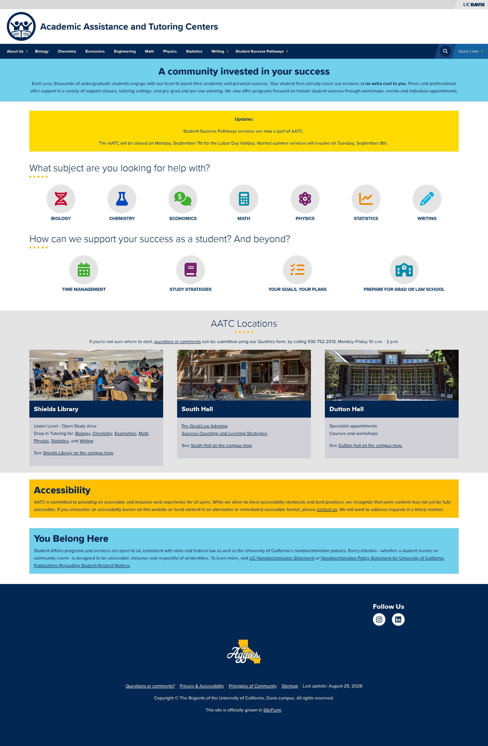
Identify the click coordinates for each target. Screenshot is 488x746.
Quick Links (468, 51)
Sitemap (290, 686)
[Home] (21, 26)
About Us (15, 51)
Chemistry (67, 51)
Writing (217, 51)
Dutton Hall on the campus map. (371, 445)
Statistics (194, 51)
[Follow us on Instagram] (379, 619)
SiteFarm (272, 710)
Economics (95, 51)
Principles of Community (253, 686)
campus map (78, 452)
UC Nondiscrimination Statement (281, 558)
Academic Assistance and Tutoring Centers (129, 26)
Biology (42, 51)
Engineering (125, 51)
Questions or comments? (150, 686)
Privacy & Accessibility (202, 686)
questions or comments (177, 341)
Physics (170, 51)
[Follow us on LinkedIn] (398, 619)
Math (149, 51)
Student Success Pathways (260, 51)
